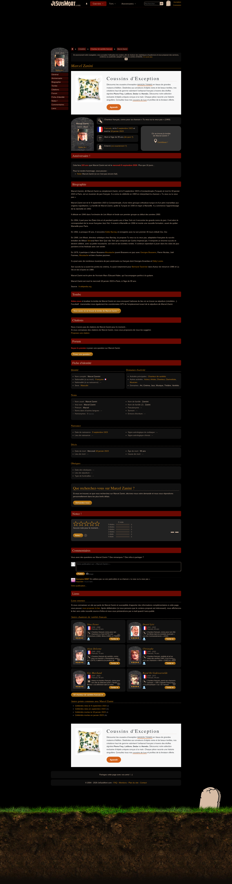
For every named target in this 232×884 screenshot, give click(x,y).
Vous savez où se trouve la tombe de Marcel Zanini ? (96, 311)
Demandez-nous (82, 503)
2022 (154, 627)
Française (99, 379)
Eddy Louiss (158, 261)
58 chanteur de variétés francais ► (88, 695)
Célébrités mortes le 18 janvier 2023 (90, 712)
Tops (111, 4)
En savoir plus (148, 57)
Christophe (148, 648)
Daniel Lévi (148, 624)
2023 (121, 131)
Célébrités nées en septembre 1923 (90, 709)
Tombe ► (114, 639)
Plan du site (133, 783)
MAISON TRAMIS (144, 84)
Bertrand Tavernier (140, 267)
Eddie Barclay (111, 232)
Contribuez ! (162, 142)
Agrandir (114, 107)
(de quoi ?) (128, 137)
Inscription (177, 2)
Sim (89, 241)
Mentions (123, 783)
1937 (93, 676)
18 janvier (114, 131)
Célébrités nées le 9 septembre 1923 (90, 706)
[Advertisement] (116, 27)
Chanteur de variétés (157, 376)
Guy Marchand (94, 672)
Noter (79, 174)
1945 (149, 652)
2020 (98, 652)
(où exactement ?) (119, 146)
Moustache (110, 252)
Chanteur (161, 379)
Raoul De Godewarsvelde (155, 672)
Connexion (177, 5)
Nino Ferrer (93, 624)
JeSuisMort (63, 3)
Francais (107, 128)
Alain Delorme (94, 648)
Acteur (147, 379)
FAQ (115, 783)
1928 (149, 676)
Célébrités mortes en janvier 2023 (89, 715)
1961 (149, 627)
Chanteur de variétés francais (101, 49)
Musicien (133, 382)
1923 (130, 128)
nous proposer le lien (91, 608)
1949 (93, 652)
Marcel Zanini (122, 49)
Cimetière (97, 4)
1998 (98, 627)
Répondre (79, 582)
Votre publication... (79, 586)
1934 (93, 627)
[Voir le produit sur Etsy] (88, 88)
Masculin (84, 385)
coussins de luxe (140, 100)
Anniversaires (128, 4)
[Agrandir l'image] (98, 79)
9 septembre (122, 128)
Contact (143, 783)
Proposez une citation (80, 333)
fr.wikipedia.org (85, 286)
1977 (154, 676)
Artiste (153, 379)
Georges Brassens (148, 252)
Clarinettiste (171, 379)
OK (126, 59)
